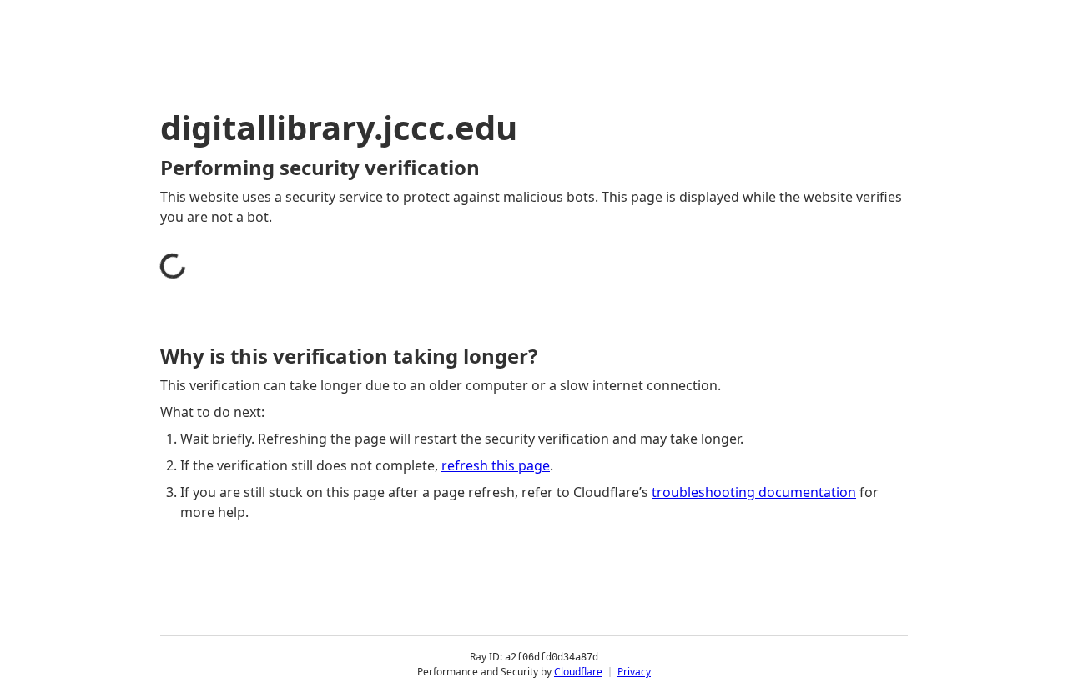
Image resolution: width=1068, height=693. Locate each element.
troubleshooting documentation (754, 492)
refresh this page (495, 465)
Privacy (634, 672)
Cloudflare (578, 672)
